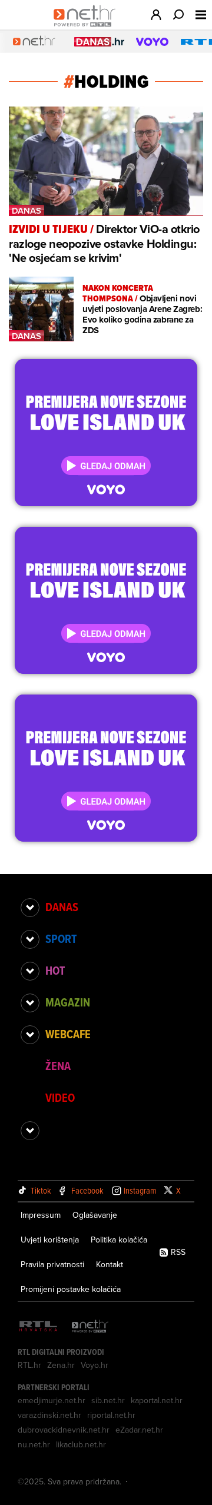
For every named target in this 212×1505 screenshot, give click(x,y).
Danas (61, 907)
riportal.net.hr (111, 1415)
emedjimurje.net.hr (51, 1400)
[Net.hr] (90, 1327)
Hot (55, 970)
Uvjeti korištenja (50, 1239)
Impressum (41, 1215)
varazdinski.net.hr (49, 1415)
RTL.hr (29, 1365)
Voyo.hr (94, 1365)
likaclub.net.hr (81, 1444)
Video (60, 1097)
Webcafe (68, 1034)
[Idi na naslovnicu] (87, 27)
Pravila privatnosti (52, 1264)
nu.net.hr (34, 1444)
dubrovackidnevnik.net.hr (64, 1430)
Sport (61, 939)
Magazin (67, 1002)
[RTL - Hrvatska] (38, 1327)
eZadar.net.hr (139, 1430)
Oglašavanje (94, 1215)
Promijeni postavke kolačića (71, 1289)
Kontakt (109, 1264)
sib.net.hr (108, 1400)
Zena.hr (61, 1365)
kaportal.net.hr (157, 1400)
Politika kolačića (119, 1239)
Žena (58, 1066)
